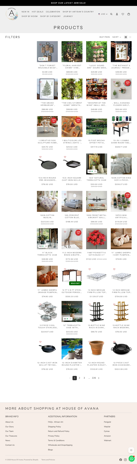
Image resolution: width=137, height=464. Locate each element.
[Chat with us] (131, 458)
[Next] (98, 378)
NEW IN (25, 12)
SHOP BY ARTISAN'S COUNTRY (78, 12)
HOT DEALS (37, 12)
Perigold (107, 422)
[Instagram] (125, 459)
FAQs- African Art (55, 422)
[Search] (111, 14)
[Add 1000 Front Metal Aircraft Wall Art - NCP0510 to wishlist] (89, 194)
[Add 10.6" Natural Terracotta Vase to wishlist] (89, 157)
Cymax (107, 431)
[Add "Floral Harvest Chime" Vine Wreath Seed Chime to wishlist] (65, 44)
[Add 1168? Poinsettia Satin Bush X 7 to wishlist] (89, 232)
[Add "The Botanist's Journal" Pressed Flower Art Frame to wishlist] (114, 44)
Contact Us (10, 445)
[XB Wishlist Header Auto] (123, 14)
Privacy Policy (53, 436)
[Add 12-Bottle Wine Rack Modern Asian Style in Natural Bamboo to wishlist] (114, 304)
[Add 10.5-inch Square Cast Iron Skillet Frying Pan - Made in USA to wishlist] (65, 157)
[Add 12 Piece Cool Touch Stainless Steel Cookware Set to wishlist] (40, 304)
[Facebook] (120, 459)
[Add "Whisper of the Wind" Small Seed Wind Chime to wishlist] (89, 82)
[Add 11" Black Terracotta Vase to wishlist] (40, 232)
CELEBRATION (53, 12)
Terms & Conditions (56, 440)
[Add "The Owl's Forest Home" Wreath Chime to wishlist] (65, 82)
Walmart (107, 440)
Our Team (9, 431)
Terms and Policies (48, 460)
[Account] (117, 14)
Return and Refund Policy (58, 431)
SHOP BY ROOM (30, 16)
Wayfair (107, 426)
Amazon (107, 436)
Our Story (9, 426)
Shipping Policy (54, 426)
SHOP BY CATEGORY (50, 16)
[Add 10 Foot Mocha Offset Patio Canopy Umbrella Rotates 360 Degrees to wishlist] (89, 119)
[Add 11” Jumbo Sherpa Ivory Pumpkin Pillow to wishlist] (114, 232)
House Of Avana (17, 460)
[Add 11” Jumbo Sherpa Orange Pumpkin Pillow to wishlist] (40, 269)
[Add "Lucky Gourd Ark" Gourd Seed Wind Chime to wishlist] (89, 44)
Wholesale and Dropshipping (60, 445)
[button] (117, 37)
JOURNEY (68, 16)
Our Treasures (11, 436)
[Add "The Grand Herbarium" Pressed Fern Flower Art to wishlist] (40, 82)
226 (94, 377)
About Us (9, 422)
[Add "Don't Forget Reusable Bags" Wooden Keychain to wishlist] (40, 44)
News (7, 440)
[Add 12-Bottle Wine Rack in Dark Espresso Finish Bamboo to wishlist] (89, 304)
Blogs (50, 449)
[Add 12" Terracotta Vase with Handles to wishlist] (65, 304)
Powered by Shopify (31, 460)
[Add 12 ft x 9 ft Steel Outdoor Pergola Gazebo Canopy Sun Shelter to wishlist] (65, 269)
